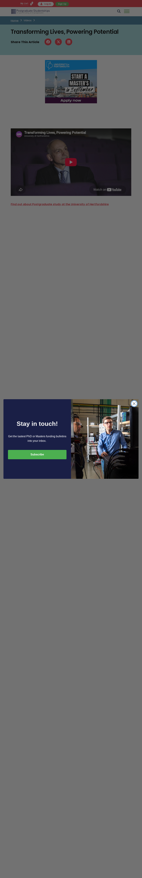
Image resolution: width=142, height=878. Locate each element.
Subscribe (37, 454)
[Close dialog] (134, 404)
